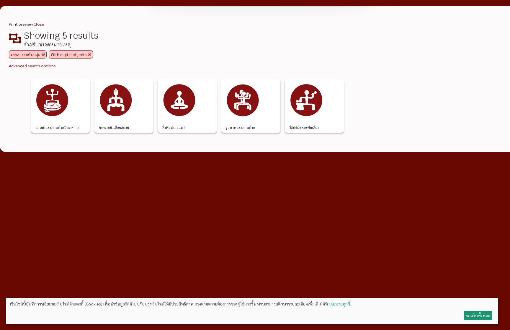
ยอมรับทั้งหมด (477, 315)
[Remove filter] (43, 54)
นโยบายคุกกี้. (340, 303)
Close (39, 24)
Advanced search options (32, 65)
